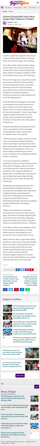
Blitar (25, 7)
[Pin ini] (16, 289)
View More (20, 375)
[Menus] (37, 3)
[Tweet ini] (10, 289)
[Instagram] (27, 269)
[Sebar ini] (5, 289)
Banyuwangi (18, 7)
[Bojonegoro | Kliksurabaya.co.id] (19, 3)
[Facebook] (18, 269)
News (15, 22)
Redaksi (13, 443)
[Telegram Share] (22, 289)
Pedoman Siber (5, 443)
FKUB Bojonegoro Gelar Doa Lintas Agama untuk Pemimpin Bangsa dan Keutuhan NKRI (24, 308)
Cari (2, 384)
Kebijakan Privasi (30, 441)
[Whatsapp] (27, 289)
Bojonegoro (32, 7)
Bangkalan (8, 7)
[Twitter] (22, 269)
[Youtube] (31, 269)
